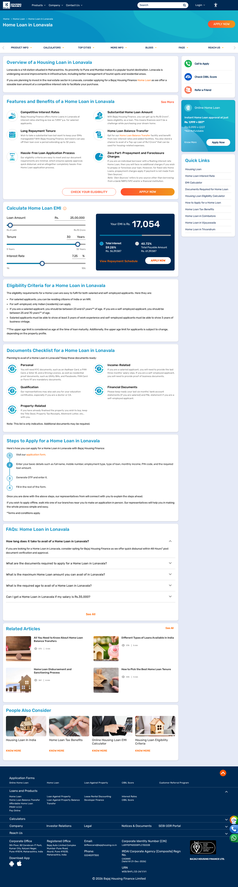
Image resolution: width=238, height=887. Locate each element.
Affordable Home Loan (21, 803)
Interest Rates (129, 796)
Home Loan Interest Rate (200, 176)
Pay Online (14, 810)
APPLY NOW (221, 24)
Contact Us (73, 5)
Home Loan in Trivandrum (200, 229)
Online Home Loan (18, 782)
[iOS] (19, 863)
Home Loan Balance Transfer (135, 135)
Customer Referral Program (174, 782)
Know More (190, 142)
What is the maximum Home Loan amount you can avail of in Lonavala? (55, 574)
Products (37, 5)
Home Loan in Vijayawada (200, 222)
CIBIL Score (128, 782)
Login (199, 5)
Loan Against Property (96, 782)
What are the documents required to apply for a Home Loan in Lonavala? (56, 563)
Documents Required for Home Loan (206, 189)
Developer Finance (94, 800)
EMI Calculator (193, 182)
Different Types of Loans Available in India (147, 637)
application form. (36, 454)
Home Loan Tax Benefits (199, 209)
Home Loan (144, 80)
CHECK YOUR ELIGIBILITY (89, 192)
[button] (216, 5)
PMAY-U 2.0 (15, 807)
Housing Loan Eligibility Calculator (205, 196)
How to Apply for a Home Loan (203, 202)
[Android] (11, 863)
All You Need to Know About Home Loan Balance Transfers (58, 639)
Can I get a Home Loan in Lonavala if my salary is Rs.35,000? (48, 597)
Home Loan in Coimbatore (200, 216)
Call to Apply (202, 63)
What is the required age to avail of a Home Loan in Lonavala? (49, 585)
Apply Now (158, 260)
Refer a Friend (203, 90)
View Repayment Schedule (119, 261)
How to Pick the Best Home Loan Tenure (146, 669)
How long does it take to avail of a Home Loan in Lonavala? (47, 541)
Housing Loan (193, 169)
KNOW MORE (13, 750)
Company (55, 5)
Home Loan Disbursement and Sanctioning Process (53, 671)
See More (167, 102)
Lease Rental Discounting (97, 796)
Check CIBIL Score (206, 76)
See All (90, 614)
